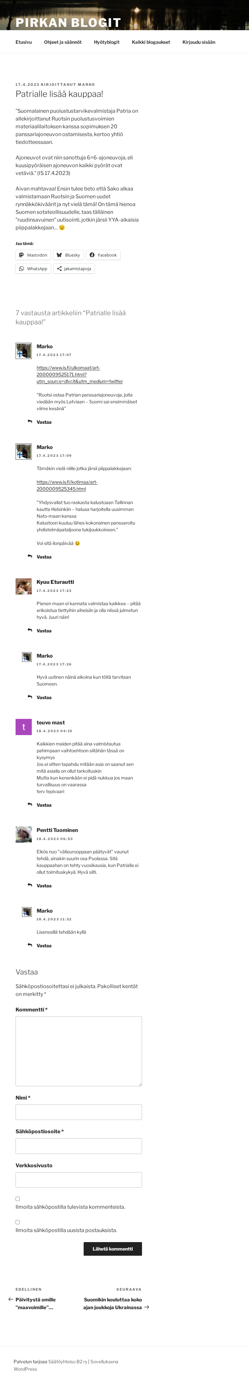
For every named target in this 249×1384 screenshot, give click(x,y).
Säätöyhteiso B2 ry (67, 1361)
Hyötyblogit (107, 42)
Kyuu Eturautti (55, 582)
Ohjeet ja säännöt (63, 42)
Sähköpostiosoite (40, 1131)
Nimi (23, 1098)
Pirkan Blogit (69, 23)
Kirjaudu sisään (199, 42)
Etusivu (24, 42)
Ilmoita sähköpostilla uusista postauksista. (66, 1230)
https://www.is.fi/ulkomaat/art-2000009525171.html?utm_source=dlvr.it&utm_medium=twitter (80, 374)
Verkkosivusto (34, 1165)
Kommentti (32, 1010)
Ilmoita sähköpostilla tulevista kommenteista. (70, 1207)
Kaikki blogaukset (151, 42)
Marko (86, 84)
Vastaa (44, 422)
